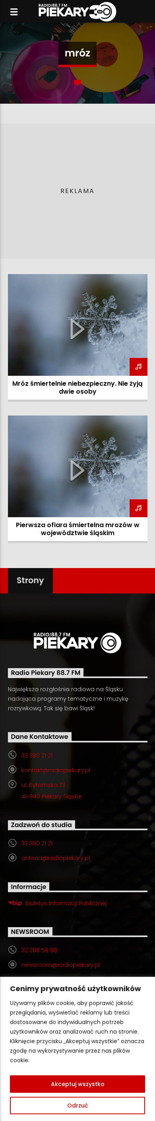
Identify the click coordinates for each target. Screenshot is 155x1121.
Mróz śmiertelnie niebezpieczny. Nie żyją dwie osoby (77, 387)
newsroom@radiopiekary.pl (60, 965)
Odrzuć (77, 1105)
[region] (77, 1049)
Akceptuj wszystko (78, 1084)
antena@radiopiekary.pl (55, 858)
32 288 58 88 (39, 950)
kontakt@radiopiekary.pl (55, 770)
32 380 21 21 (36, 756)
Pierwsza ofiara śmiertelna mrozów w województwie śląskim (78, 528)
